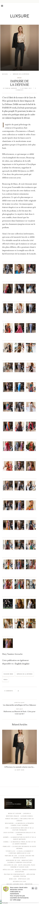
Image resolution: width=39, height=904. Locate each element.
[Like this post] (19, 691)
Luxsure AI (27, 813)
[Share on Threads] (32, 691)
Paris (5, 679)
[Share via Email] (19, 695)
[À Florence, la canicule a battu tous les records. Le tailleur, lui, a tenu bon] (19, 48)
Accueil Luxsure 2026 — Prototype (19, 884)
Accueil (5, 74)
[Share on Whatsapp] (30, 691)
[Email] (27, 21)
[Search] (37, 6)
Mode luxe (13, 879)
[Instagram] (18, 21)
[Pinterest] (21, 21)
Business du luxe (19, 881)
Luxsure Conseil (27, 816)
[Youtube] (24, 21)
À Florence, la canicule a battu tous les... (19, 767)
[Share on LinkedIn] (28, 691)
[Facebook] (12, 21)
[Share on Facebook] (22, 691)
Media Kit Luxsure (14, 813)
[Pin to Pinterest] (26, 691)
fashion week (8, 674)
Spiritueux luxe (24, 879)
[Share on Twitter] (24, 691)
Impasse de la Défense (24, 674)
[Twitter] (15, 21)
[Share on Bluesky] (35, 691)
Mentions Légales (12, 816)
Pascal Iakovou (11, 88)
